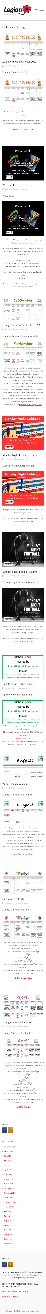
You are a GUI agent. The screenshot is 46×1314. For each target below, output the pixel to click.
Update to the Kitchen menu (17, 684)
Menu (41, 10)
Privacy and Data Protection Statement (15, 1291)
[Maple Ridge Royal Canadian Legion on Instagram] (10, 1130)
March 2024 (8, 1230)
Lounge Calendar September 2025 (21, 325)
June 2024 (7, 1216)
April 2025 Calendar (23, 1107)
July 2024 (7, 1211)
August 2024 (8, 1207)
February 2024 (9, 1234)
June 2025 (7, 1160)
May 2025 (7, 1165)
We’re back (8, 185)
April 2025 (7, 1170)
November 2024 (9, 1193)
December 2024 (9, 1188)
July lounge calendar (13, 899)
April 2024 (7, 1225)
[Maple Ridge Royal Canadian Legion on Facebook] (4, 1130)
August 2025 (8, 1151)
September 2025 (9, 1147)
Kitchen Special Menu (23, 738)
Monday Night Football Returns (19, 571)
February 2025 (9, 1179)
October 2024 (8, 1197)
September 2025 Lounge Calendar (30, 405)
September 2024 (9, 1202)
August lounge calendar (15, 784)
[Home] (17, 10)
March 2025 (8, 1174)
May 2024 (7, 1220)
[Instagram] (10, 1264)
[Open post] (23, 45)
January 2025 (8, 1184)
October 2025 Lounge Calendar (23, 129)
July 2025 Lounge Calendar (23, 978)
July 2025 (7, 1156)
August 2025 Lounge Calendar (23, 854)
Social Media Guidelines (10, 1296)
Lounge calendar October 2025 (19, 61)
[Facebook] (4, 1264)
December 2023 (9, 1243)
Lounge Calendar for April (17, 1022)
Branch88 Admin (23, 66)
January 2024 (8, 1239)
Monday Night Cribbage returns (19, 455)
